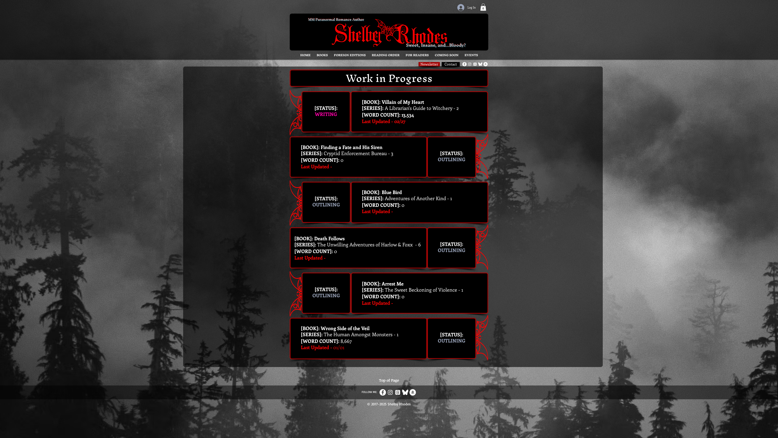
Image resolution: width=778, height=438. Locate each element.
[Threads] (475, 64)
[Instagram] (470, 64)
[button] (322, 55)
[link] (483, 7)
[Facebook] (464, 64)
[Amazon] (485, 64)
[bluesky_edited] (480, 64)
